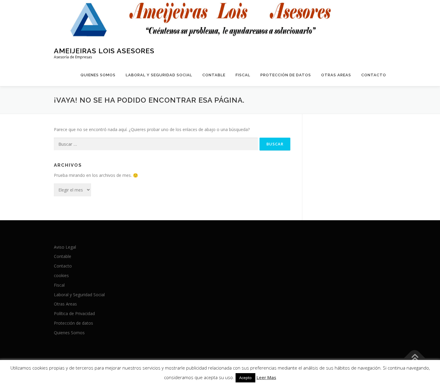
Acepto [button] (245, 377)
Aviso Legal (65, 247)
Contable (213, 75)
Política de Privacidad (74, 313)
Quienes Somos (98, 75)
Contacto (373, 75)
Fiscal (243, 75)
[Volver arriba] (414, 358)
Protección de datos (285, 75)
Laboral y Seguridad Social (159, 75)
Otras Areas (336, 75)
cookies (61, 275)
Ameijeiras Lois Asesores (104, 50)
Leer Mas (266, 377)
